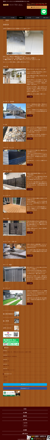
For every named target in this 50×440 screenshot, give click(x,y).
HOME (4, 20)
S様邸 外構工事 (6, 365)
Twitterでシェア (25, 384)
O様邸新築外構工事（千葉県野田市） (10, 356)
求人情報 (25, 412)
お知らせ (5, 380)
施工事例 (5, 376)
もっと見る (30, 96)
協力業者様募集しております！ (9, 369)
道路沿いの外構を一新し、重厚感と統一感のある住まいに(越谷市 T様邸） (17, 351)
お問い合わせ (25, 433)
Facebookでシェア (25, 388)
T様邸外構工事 (6, 360)
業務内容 (25, 416)
